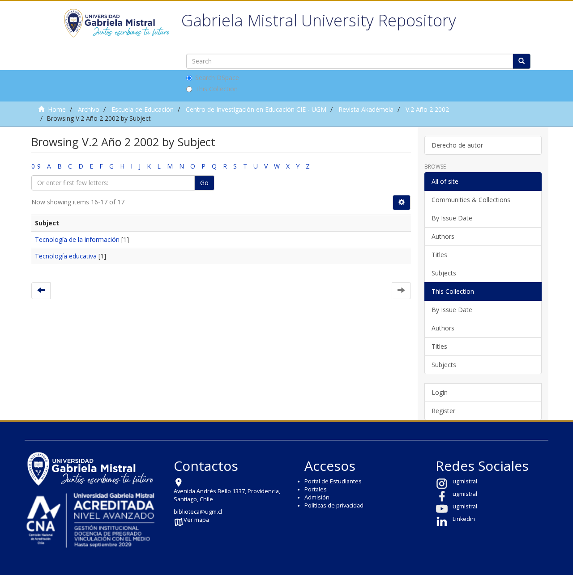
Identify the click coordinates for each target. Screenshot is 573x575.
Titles (439, 254)
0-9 (36, 166)
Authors (443, 236)
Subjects (444, 273)
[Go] (521, 61)
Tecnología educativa (66, 256)
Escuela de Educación (142, 109)
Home (57, 109)
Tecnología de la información (77, 239)
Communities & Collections (471, 199)
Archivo (88, 109)
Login (440, 392)
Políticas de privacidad (333, 505)
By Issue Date (452, 218)
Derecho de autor (457, 145)
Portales (315, 489)
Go (204, 182)
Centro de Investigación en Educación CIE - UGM (256, 109)
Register (443, 410)
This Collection (216, 89)
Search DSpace (217, 77)
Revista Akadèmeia (365, 109)
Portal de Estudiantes (333, 481)
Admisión (316, 497)
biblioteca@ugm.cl (198, 512)
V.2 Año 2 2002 (427, 109)
